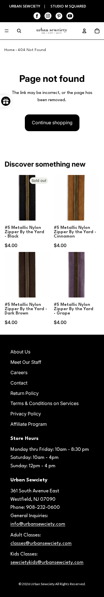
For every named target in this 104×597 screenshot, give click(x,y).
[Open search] (19, 31)
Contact (18, 383)
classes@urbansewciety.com (41, 543)
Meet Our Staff (25, 362)
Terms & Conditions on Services (44, 403)
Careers (18, 372)
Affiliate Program (28, 424)
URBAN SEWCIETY (25, 6)
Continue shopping (52, 122)
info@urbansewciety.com (37, 524)
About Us (20, 352)
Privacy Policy (25, 414)
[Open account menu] (84, 31)
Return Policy (24, 393)
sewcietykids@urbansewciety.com (46, 562)
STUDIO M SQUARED (68, 6)
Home (9, 50)
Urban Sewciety (43, 584)
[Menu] (6, 30)
